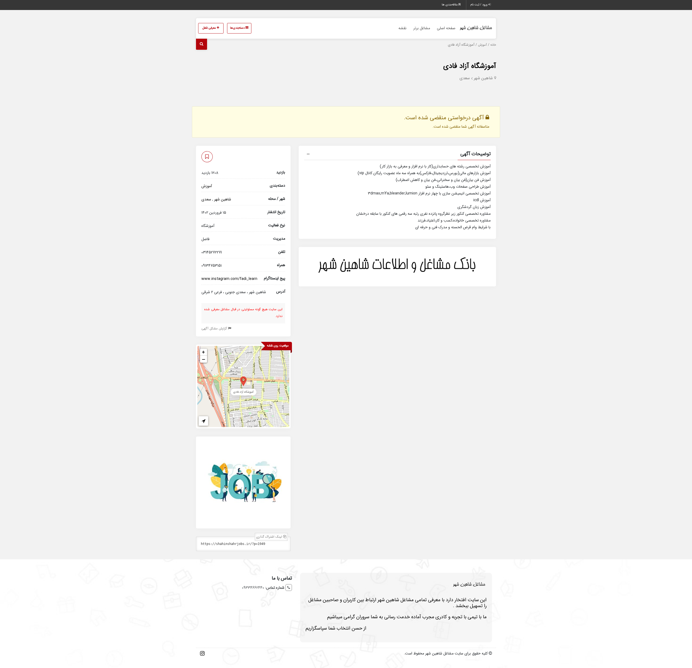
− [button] (203, 359)
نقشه (402, 28)
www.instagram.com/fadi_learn (229, 279)
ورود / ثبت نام (479, 4)
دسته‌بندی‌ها (237, 28)
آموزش (482, 44)
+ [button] (203, 352)
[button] (397, 154)
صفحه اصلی (446, 28)
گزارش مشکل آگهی (214, 328)
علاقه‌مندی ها (450, 4)
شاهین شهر (483, 78)
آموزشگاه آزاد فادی (469, 66)
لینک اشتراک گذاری (269, 536)
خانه (493, 44)
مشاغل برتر (421, 28)
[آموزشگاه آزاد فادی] (243, 380)
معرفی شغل (209, 28)
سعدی (465, 78)
